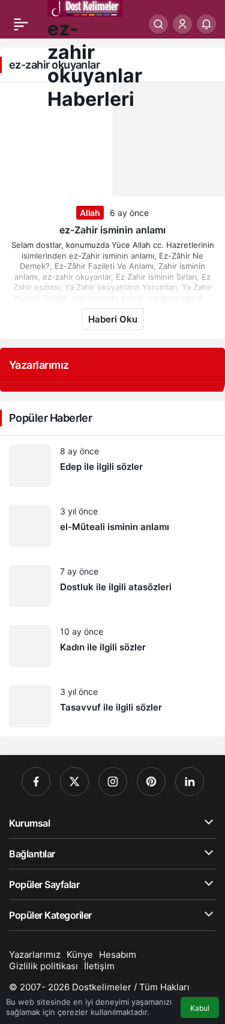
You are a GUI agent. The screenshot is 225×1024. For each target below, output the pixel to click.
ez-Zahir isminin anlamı (112, 230)
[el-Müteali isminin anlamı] (112, 526)
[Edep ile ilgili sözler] (112, 466)
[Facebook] (36, 781)
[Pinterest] (151, 781)
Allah (90, 213)
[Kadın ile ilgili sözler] (112, 646)
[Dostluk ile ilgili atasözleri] (112, 586)
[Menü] (21, 24)
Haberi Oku (112, 319)
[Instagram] (112, 781)
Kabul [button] (199, 1008)
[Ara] (158, 24)
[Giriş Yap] (182, 24)
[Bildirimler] (206, 24)
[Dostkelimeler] (84, 7)
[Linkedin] (189, 781)
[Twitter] (74, 781)
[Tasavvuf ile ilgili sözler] (112, 706)
